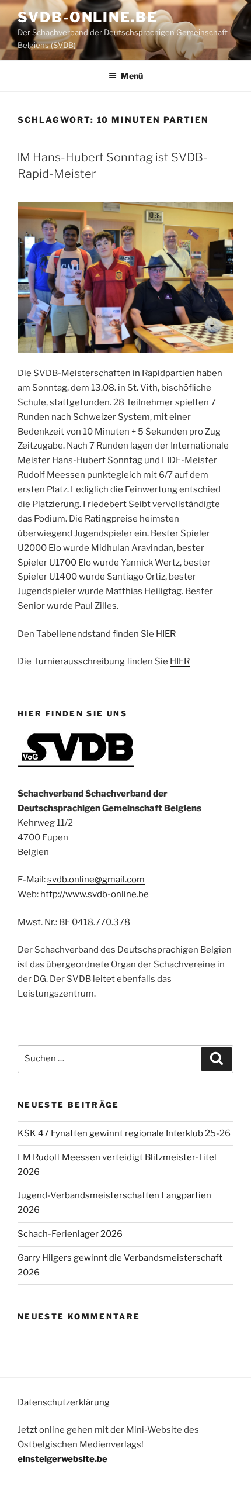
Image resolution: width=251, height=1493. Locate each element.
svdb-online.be (88, 17)
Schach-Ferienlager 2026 (70, 1234)
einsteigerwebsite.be (62, 1459)
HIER (166, 634)
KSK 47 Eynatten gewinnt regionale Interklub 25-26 (124, 1133)
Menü (132, 76)
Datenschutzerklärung (64, 1402)
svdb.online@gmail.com (96, 879)
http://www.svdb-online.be (94, 894)
